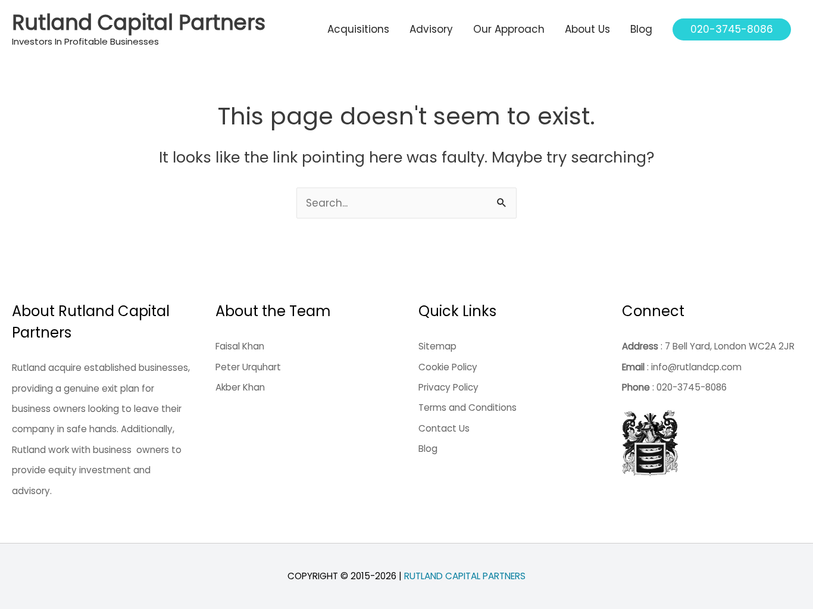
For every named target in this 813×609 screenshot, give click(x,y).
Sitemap (437, 346)
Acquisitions (358, 29)
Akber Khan (240, 387)
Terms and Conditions (467, 407)
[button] (732, 29)
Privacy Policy (448, 387)
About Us (587, 29)
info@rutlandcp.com (696, 367)
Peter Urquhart (248, 367)
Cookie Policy (447, 367)
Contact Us (444, 428)
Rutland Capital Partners (138, 22)
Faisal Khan (239, 346)
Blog (641, 29)
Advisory (431, 29)
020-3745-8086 (691, 387)
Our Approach (509, 29)
